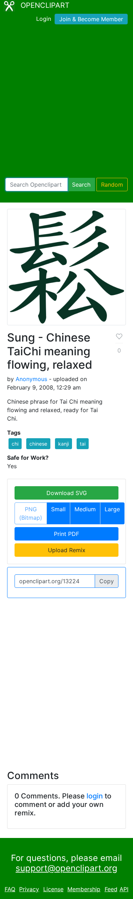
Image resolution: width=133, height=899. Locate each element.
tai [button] (82, 444)
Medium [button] (85, 509)
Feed (111, 889)
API (124, 889)
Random (112, 184)
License (53, 889)
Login (43, 18)
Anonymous (31, 378)
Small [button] (58, 509)
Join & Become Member (91, 19)
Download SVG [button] (66, 492)
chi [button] (15, 444)
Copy (106, 581)
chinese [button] (38, 444)
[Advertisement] (66, 102)
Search (81, 184)
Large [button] (112, 509)
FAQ (10, 889)
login (95, 796)
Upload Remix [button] (66, 550)
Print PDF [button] (66, 533)
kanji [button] (63, 444)
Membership (83, 889)
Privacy (29, 889)
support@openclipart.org (66, 868)
